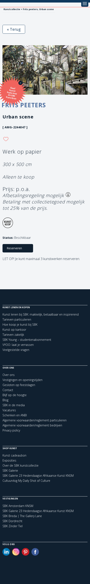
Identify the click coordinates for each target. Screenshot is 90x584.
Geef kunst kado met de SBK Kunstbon (11, 93)
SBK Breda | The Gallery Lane (22, 516)
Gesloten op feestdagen (19, 385)
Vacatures (9, 410)
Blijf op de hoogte (15, 395)
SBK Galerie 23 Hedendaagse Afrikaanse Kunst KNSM (38, 476)
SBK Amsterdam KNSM (18, 506)
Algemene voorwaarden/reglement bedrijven (32, 425)
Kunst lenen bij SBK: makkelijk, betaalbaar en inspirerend (41, 314)
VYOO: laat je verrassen (18, 345)
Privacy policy (11, 430)
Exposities (9, 460)
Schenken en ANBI (15, 415)
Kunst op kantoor (14, 330)
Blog (5, 400)
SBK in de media (14, 405)
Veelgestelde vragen (16, 350)
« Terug (14, 29)
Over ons (9, 375)
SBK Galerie (10, 471)
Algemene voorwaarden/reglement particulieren (35, 420)
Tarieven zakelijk (13, 335)
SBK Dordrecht (12, 521)
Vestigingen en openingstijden (22, 380)
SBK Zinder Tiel (13, 526)
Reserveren (14, 248)
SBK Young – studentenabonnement (27, 340)
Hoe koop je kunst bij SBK (20, 325)
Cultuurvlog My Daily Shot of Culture (26, 481)
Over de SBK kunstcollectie (21, 465)
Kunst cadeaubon (14, 455)
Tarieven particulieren (17, 319)
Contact (8, 390)
